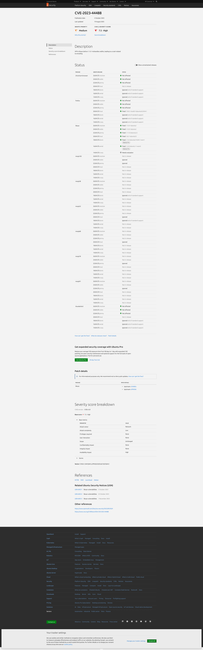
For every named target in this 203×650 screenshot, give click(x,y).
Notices (126, 5)
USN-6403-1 (78, 489)
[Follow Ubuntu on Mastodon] (123, 621)
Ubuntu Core (51, 564)
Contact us (51, 622)
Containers (50, 590)
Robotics (49, 555)
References (52, 54)
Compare (93, 585)
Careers (93, 621)
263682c (133, 386)
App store (78, 560)
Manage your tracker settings (136, 641)
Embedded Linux (88, 560)
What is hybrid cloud (113, 577)
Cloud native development (143, 607)
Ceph (48, 538)
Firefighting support (119, 598)
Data (79, 607)
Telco (102, 611)
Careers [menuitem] (122, 1)
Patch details (112, 336)
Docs (102, 538)
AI (75, 607)
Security (49, 581)
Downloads (50, 594)
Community (95, 555)
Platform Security (80, 5)
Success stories (87, 564)
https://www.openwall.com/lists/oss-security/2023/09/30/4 (94, 508)
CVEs (119, 5)
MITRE (77, 480)
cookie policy (68, 644)
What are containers (81, 590)
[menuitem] (149, 1)
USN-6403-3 (78, 498)
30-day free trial (95, 360)
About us (78, 621)
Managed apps (79, 547)
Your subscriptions (81, 598)
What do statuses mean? (99, 336)
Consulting (96, 538)
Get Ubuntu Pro (81, 360)
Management (99, 560)
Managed (88, 538)
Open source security (115, 607)
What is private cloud (99, 577)
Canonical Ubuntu (51, 1)
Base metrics (83, 420)
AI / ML (49, 551)
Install (77, 534)
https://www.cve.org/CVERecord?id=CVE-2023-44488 (92, 511)
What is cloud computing (83, 577)
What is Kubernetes (81, 542)
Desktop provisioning (99, 603)
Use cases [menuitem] (85, 1)
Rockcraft (134, 590)
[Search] (156, 1)
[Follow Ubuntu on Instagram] (137, 621)
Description (52, 45)
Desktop (77, 594)
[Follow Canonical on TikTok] (146, 621)
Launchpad (88, 480)
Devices (110, 603)
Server (84, 594)
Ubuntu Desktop (52, 568)
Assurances (135, 5)
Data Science (87, 551)
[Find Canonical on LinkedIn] (132, 621)
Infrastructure (86, 607)
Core (93, 594)
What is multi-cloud (128, 577)
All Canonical (148, 1)
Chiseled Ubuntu (94, 590)
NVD (82, 480)
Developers (89, 568)
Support (83, 534)
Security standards (109, 5)
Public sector (95, 611)
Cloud (48, 577)
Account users (92, 598)
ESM (90, 5)
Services (95, 564)
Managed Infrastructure (99, 607)
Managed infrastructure (54, 547)
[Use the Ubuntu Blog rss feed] (150, 621)
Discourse (108, 598)
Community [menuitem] (103, 1)
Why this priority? (80, 35)
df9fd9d (133, 389)
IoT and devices (129, 607)
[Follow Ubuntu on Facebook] (127, 621)
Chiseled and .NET (107, 590)
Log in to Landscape (114, 585)
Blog (98, 621)
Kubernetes (50, 542)
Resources (110, 542)
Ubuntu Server (51, 573)
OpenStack (50, 534)
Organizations (79, 568)
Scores (81, 458)
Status (51, 48)
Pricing (101, 598)
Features (77, 564)
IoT (48, 560)
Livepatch (97, 5)
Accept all (152, 641)
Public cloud (140, 577)
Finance (108, 611)
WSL (89, 594)
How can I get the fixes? (82, 336)
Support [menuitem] (94, 1)
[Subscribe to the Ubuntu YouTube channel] (141, 621)
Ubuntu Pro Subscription (82, 603)
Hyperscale (78, 573)
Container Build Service (122, 590)
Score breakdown (100, 35)
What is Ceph (79, 538)
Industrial (87, 611)
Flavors (97, 568)
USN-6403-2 (78, 494)
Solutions (50, 607)
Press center (114, 621)
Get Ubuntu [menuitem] (113, 1)
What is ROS (86, 555)
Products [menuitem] (76, 1)
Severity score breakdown (57, 51)
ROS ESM (78, 555)
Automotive (78, 611)
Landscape (50, 585)
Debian (96, 480)
